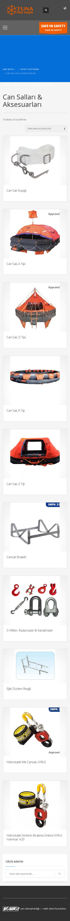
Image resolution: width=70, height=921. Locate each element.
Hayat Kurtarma (29, 69)
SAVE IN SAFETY (53, 27)
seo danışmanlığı (29, 908)
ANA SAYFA (8, 69)
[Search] (59, 874)
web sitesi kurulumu (54, 908)
